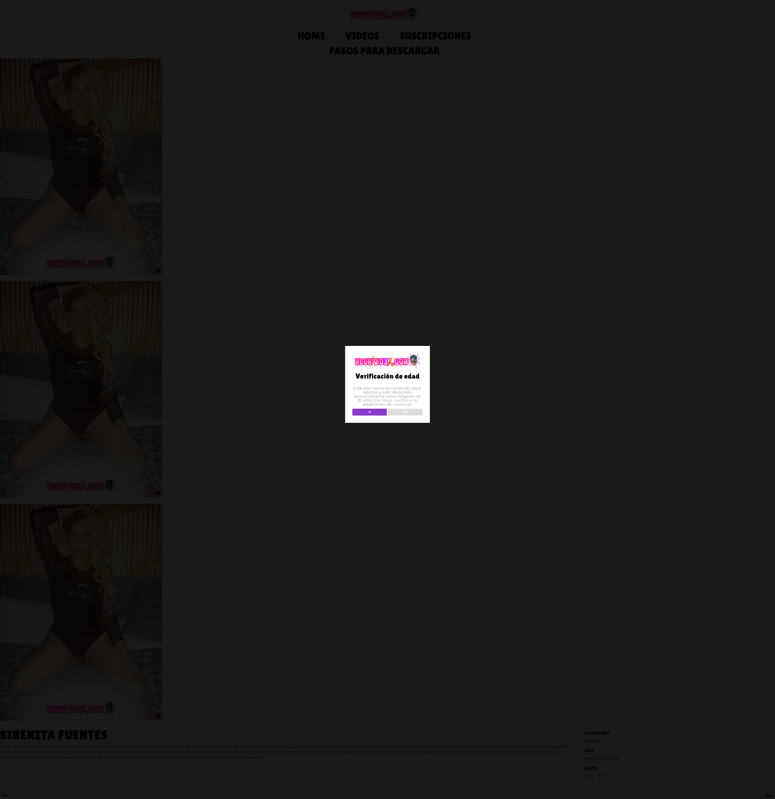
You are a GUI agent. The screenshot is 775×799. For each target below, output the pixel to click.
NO (405, 412)
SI (369, 412)
